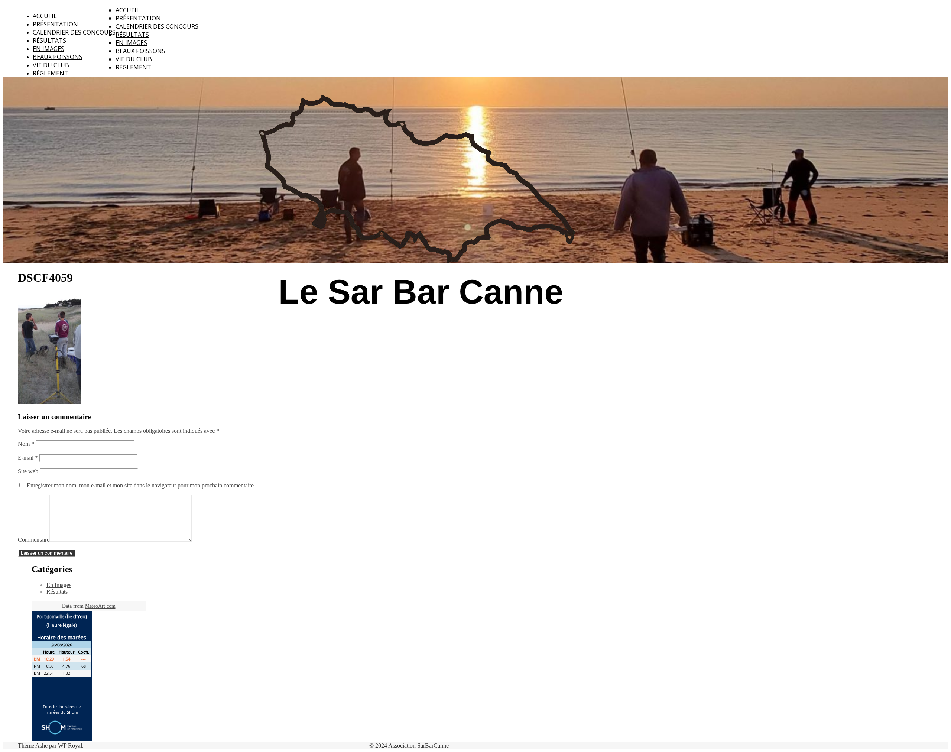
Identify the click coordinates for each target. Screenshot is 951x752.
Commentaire (33, 540)
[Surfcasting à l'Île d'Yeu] (416, 342)
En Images (48, 49)
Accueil (45, 16)
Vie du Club (51, 65)
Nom (26, 444)
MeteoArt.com (100, 606)
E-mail (28, 457)
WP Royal (70, 745)
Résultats (49, 40)
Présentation (55, 24)
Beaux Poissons (57, 57)
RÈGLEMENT (50, 73)
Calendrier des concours (74, 32)
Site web (28, 471)
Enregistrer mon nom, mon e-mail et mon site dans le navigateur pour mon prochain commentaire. (141, 485)
